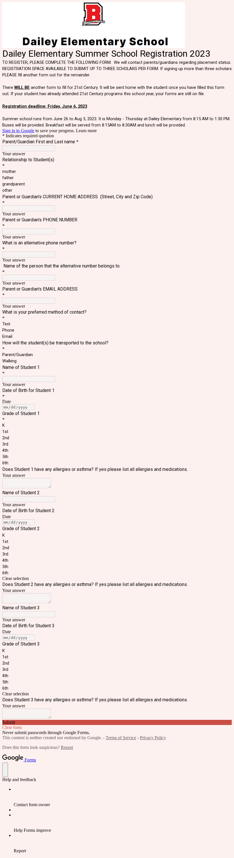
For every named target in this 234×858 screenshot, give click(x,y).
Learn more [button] (86, 130)
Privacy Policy (153, 737)
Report (67, 747)
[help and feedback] (5, 770)
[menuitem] (123, 797)
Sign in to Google (18, 130)
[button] (117, 578)
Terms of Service (121, 737)
